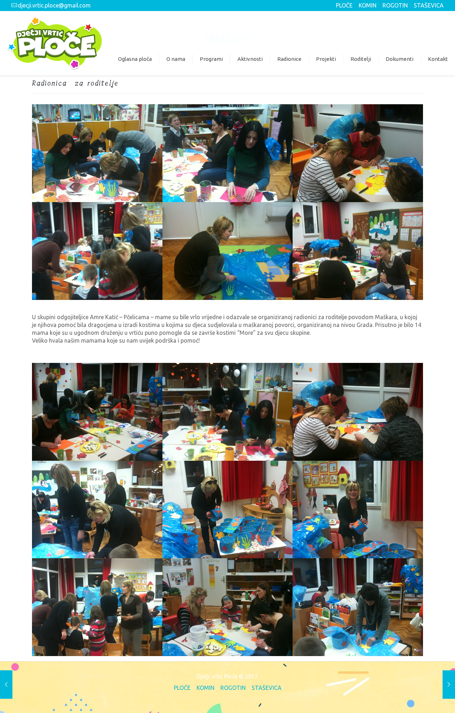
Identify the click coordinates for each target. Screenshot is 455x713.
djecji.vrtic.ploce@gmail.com (54, 5)
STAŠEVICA (429, 5)
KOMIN (367, 5)
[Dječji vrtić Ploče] (54, 43)
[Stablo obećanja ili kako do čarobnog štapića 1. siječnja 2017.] (449, 684)
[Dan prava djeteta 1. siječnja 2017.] (6, 684)
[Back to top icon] (420, 698)
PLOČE (344, 5)
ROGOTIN (395, 5)
